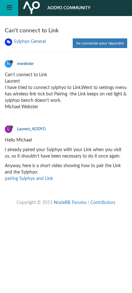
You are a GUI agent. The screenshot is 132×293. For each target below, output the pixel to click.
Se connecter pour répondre (100, 43)
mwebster (25, 64)
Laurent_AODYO (31, 129)
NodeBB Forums (70, 202)
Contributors (102, 202)
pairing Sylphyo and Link (29, 178)
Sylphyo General (30, 41)
